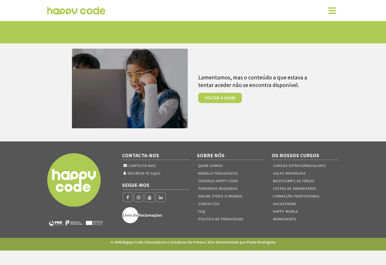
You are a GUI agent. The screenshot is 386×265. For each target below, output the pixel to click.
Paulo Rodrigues (261, 242)
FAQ (201, 211)
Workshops (284, 219)
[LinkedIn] (161, 197)
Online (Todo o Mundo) (220, 196)
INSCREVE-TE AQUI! (144, 173)
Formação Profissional (296, 196)
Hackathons (285, 203)
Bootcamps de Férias (294, 181)
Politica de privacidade (221, 219)
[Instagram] (139, 197)
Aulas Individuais (289, 173)
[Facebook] (128, 197)
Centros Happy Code (218, 181)
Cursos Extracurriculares (299, 165)
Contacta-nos (142, 165)
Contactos (209, 203)
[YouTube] (150, 197)
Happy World (285, 211)
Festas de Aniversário (294, 188)
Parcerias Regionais (218, 188)
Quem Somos (210, 165)
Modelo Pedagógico (218, 173)
